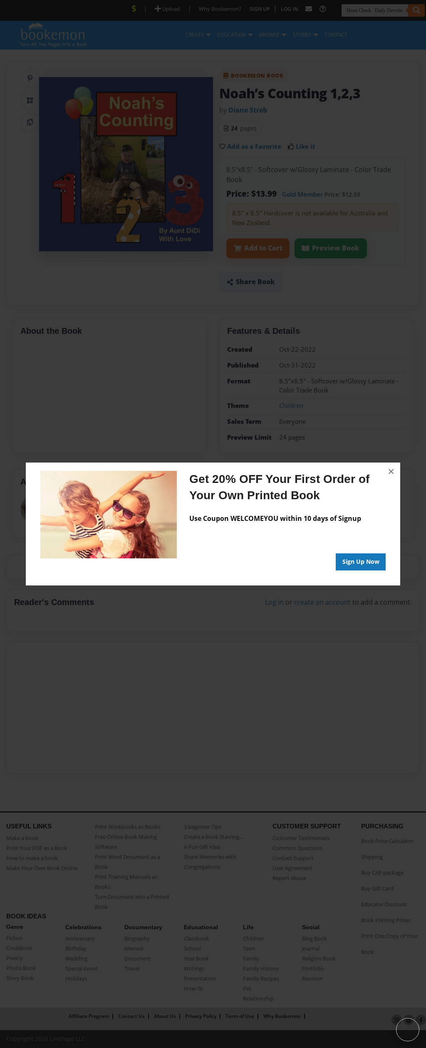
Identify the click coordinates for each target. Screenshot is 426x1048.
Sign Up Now (360, 561)
